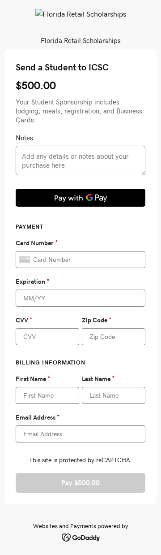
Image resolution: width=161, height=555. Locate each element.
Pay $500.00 (80, 482)
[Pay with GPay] (80, 198)
